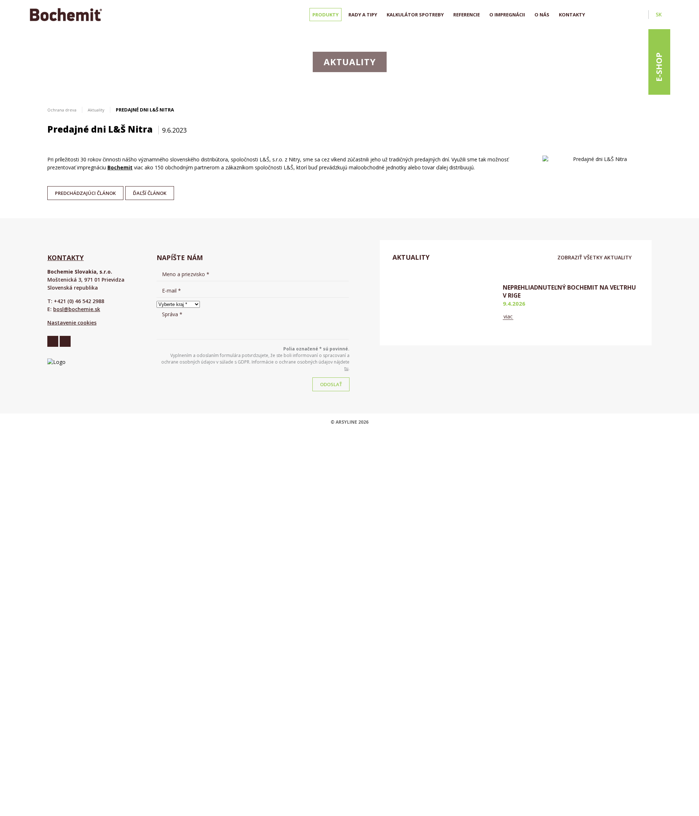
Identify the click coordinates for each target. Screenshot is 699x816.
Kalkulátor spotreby (415, 14)
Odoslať (331, 384)
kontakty (65, 257)
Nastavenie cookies (71, 322)
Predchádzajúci (85, 191)
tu (346, 368)
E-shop (658, 67)
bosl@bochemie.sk (76, 309)
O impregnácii (507, 14)
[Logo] (65, 14)
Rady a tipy (362, 14)
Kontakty (572, 14)
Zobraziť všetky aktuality (594, 257)
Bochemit (120, 167)
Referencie (466, 14)
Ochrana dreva (61, 110)
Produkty (325, 14)
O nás (541, 14)
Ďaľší (149, 191)
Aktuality (96, 110)
